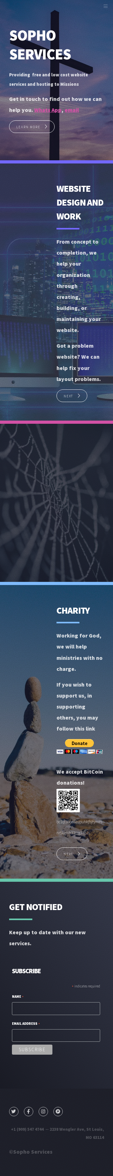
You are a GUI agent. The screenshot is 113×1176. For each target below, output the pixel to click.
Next (68, 396)
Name (18, 997)
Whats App (48, 110)
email (72, 110)
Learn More (28, 127)
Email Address (26, 1024)
